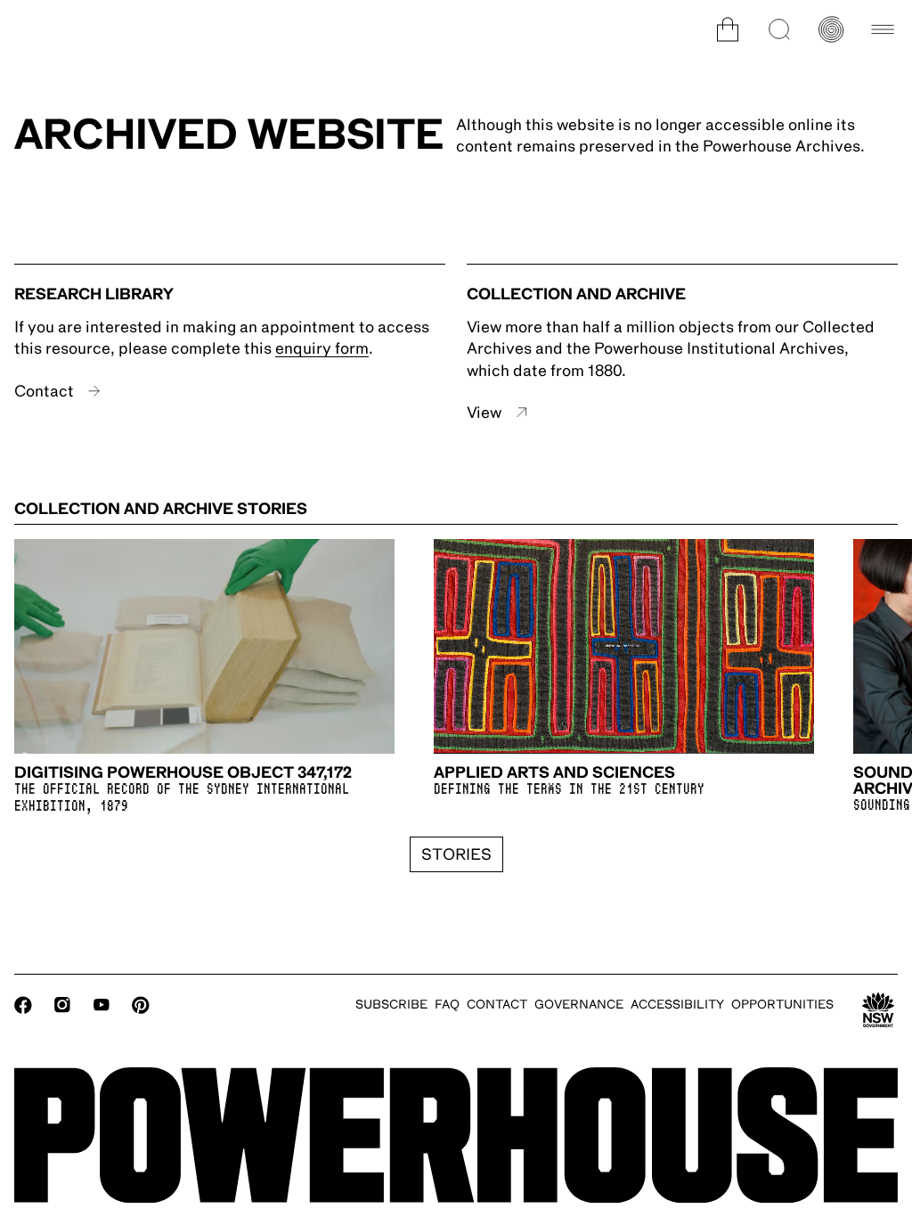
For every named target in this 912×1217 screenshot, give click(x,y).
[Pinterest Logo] (141, 1005)
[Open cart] (727, 29)
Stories (456, 854)
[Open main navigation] (882, 29)
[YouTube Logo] (101, 1005)
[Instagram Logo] (62, 1005)
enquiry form (322, 348)
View (484, 412)
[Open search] (779, 29)
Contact (44, 391)
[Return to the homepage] (456, 1135)
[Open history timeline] (831, 29)
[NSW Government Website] (878, 1010)
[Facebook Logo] (23, 1005)
